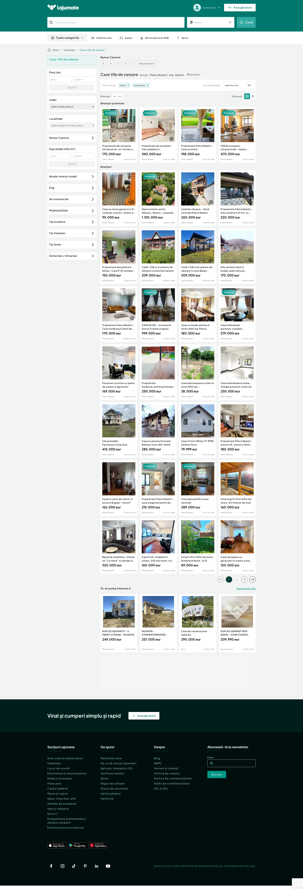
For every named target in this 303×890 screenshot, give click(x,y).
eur (120, 96)
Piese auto (54, 783)
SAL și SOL (161, 788)
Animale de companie (62, 803)
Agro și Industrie (58, 808)
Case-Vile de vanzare (92, 50)
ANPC (158, 763)
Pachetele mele (111, 758)
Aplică (72, 87)
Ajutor (105, 778)
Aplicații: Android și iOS (116, 768)
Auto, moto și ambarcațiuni (65, 758)
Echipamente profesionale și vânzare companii (66, 820)
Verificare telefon (112, 773)
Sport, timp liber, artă (61, 798)
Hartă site (107, 798)
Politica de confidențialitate (173, 778)
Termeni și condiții (166, 768)
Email (210, 757)
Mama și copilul (57, 793)
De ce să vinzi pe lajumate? (119, 763)
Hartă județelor (111, 793)
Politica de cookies (167, 773)
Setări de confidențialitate (172, 783)
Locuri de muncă (58, 768)
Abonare (216, 774)
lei (114, 96)
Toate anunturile (246, 588)
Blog (157, 758)
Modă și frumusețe (59, 778)
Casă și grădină (57, 788)
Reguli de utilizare (113, 783)
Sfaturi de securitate (114, 788)
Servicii (52, 813)
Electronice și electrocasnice (67, 773)
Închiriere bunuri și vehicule (65, 827)
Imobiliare (69, 50)
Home (55, 50)
